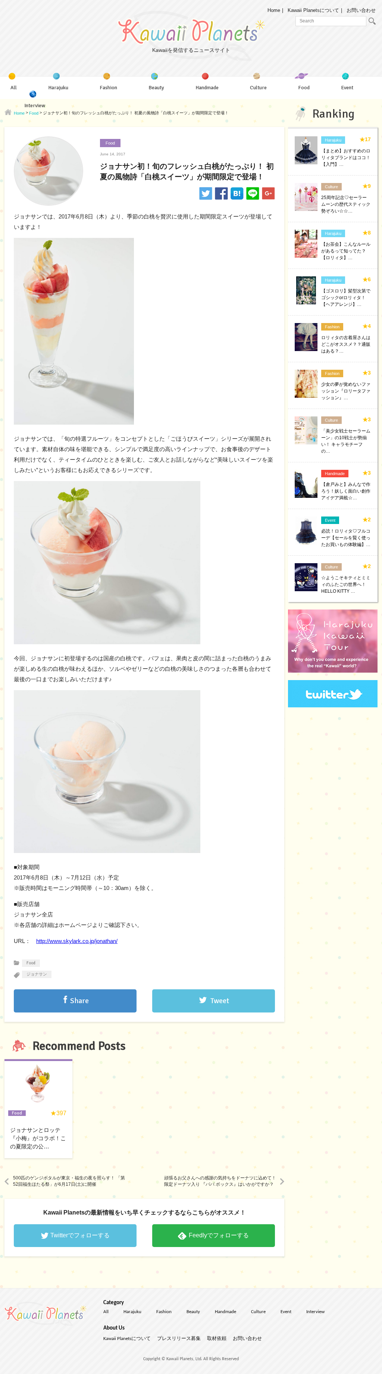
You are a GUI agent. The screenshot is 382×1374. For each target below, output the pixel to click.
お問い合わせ (361, 10)
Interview (315, 1311)
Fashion (164, 1311)
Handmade (225, 1311)
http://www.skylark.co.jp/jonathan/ (77, 941)
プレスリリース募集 (179, 1338)
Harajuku (132, 1311)
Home (273, 10)
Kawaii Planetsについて (313, 10)
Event (286, 1311)
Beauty (193, 1311)
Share (79, 1000)
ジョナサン (36, 974)
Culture (258, 1311)
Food (110, 143)
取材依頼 (216, 1338)
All (106, 1311)
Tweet (219, 1000)
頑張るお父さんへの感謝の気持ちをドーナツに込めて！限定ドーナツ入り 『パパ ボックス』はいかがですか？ (220, 1181)
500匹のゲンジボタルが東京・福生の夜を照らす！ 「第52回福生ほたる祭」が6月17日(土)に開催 (69, 1181)
